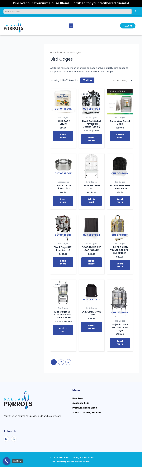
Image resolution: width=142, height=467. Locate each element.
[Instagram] (14, 439)
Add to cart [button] (120, 136)
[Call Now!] (6, 461)
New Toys (77, 398)
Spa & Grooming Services (87, 412)
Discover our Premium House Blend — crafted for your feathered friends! (71, 3)
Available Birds (80, 403)
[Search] (135, 11)
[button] (71, 25)
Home (53, 52)
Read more (63, 136)
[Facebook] (6, 439)
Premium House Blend (84, 407)
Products (63, 52)
